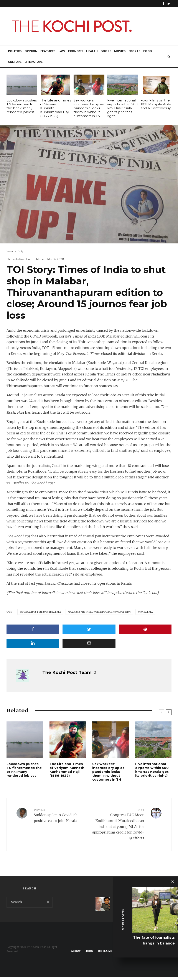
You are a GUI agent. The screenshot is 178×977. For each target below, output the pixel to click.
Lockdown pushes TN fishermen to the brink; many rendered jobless (22, 106)
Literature (34, 62)
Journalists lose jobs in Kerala (41, 612)
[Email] (89, 643)
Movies (119, 51)
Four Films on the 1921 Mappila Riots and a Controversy (156, 104)
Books (106, 51)
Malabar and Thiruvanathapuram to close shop (100, 612)
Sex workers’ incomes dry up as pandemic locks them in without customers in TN (89, 108)
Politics (14, 51)
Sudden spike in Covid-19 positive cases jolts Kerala (55, 815)
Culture (14, 62)
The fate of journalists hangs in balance (154, 940)
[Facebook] (163, 3)
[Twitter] (168, 3)
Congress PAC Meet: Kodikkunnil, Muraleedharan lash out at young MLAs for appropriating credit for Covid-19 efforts (118, 824)
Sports (134, 51)
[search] (48, 902)
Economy (75, 51)
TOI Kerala (146, 612)
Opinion (31, 51)
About (76, 951)
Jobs (89, 951)
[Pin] (145, 629)
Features (47, 51)
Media (40, 259)
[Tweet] (89, 629)
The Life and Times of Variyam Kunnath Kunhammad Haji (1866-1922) (55, 108)
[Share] (33, 629)
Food (147, 51)
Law (61, 51)
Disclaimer (106, 951)
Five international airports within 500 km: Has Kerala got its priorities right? (122, 108)
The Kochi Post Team (20, 259)
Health (92, 51)
